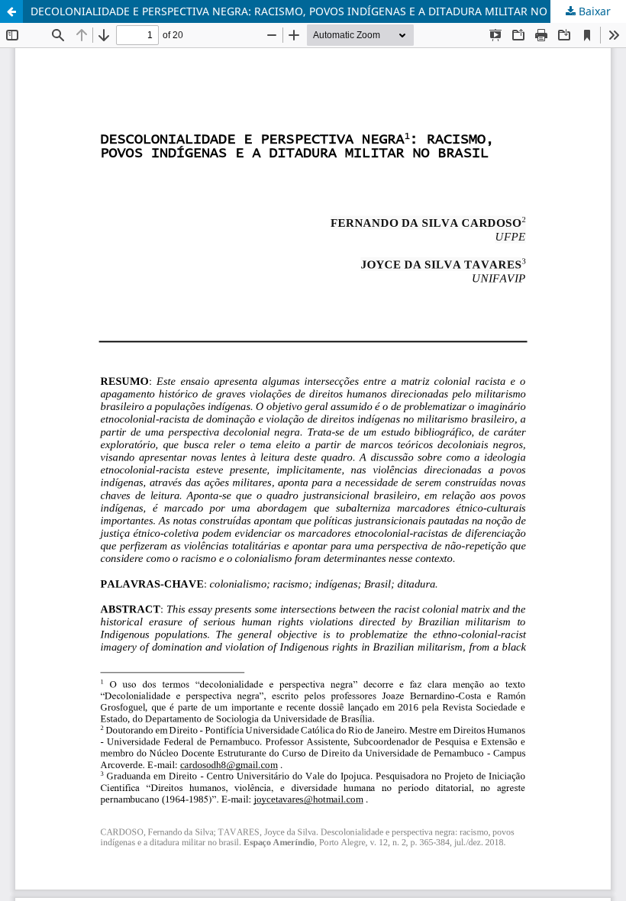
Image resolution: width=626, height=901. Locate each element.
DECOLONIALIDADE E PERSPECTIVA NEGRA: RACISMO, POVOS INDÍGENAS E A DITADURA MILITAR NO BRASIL (308, 11)
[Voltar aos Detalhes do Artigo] (11, 11)
